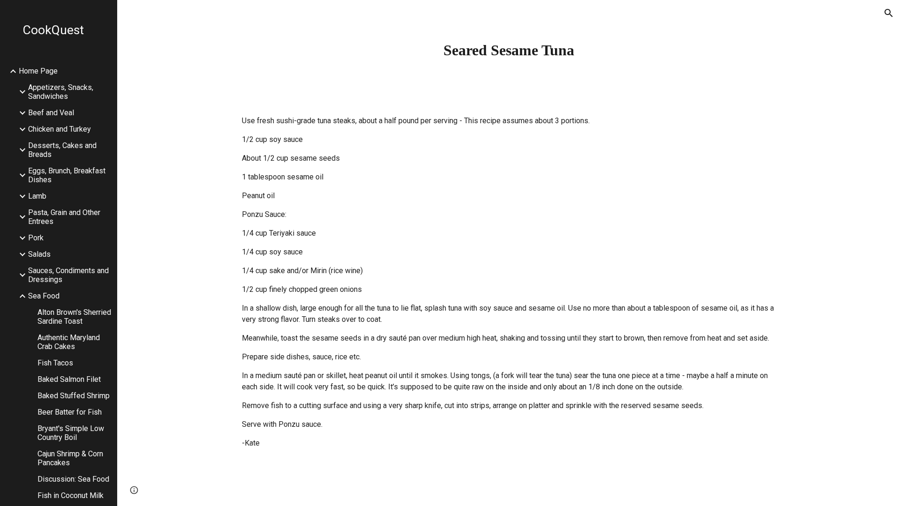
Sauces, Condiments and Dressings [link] (68, 275)
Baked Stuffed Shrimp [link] (74, 395)
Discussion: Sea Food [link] (73, 479)
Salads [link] (39, 254)
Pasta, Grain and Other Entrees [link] (64, 217)
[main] (508, 50)
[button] (889, 13)
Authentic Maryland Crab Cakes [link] (69, 342)
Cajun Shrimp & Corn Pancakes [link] (70, 458)
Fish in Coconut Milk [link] (71, 495)
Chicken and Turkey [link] (59, 129)
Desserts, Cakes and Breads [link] (62, 150)
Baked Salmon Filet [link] (69, 379)
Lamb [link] (37, 196)
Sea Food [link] (44, 295)
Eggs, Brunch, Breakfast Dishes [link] (66, 175)
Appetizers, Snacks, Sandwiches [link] (60, 92)
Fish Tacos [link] (55, 362)
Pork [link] (36, 237)
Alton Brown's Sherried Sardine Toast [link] (74, 317)
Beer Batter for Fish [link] (70, 412)
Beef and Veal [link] (51, 112)
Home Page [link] (38, 71)
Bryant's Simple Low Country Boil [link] (71, 433)
